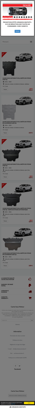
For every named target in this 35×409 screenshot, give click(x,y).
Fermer (17, 31)
